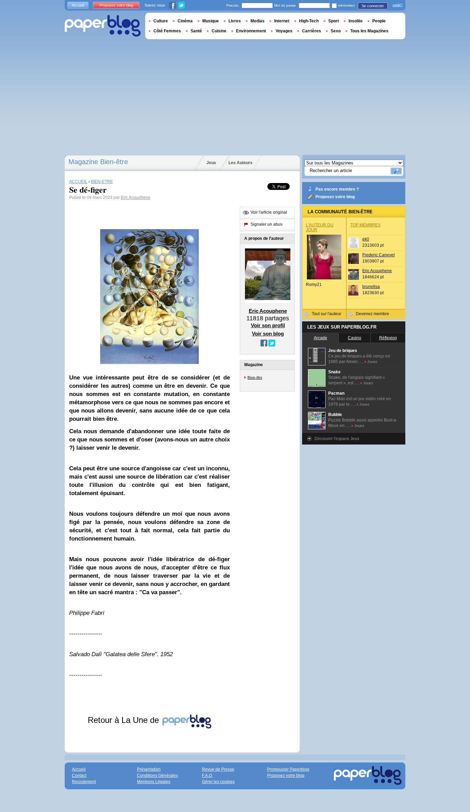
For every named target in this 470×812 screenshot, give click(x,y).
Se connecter (373, 6)
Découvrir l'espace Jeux (336, 438)
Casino (354, 337)
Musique (210, 21)
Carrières (311, 31)
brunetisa (371, 286)
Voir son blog (268, 333)
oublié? (398, 5)
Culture (160, 21)
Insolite (356, 21)
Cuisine (219, 31)
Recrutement (84, 781)
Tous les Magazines (369, 31)
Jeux (211, 162)
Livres (234, 21)
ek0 (365, 239)
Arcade (320, 337)
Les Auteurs (240, 162)
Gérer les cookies (218, 781)
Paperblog (103, 26)
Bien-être (254, 377)
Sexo (336, 31)
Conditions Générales (157, 775)
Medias (257, 21)
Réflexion (388, 337)
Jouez (372, 362)
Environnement (251, 31)
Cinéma (185, 21)
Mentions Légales (153, 781)
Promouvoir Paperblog (288, 769)
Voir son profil (268, 325)
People (379, 21)
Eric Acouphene (135, 197)
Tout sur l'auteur (326, 313)
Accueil (78, 5)
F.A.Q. (207, 775)
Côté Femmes (167, 31)
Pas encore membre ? (337, 189)
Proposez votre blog (335, 196)
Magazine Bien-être (98, 161)
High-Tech (309, 21)
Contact (79, 775)
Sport (333, 21)
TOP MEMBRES (365, 225)
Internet (281, 21)
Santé (196, 31)
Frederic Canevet (378, 255)
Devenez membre (372, 313)
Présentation (149, 769)
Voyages (284, 31)
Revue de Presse (218, 769)
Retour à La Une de (124, 720)
